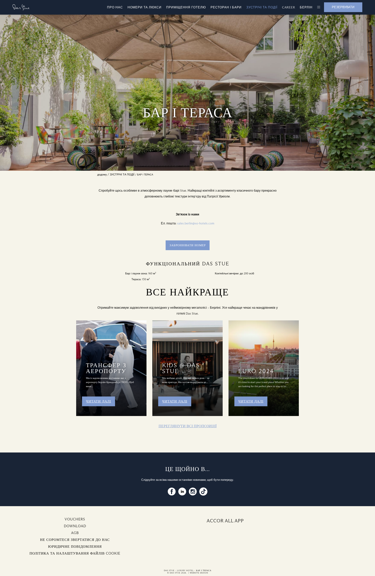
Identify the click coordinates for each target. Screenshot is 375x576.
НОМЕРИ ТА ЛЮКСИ (145, 7)
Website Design (199, 573)
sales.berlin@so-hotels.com (195, 223)
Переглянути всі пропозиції (188, 426)
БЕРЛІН (306, 7)
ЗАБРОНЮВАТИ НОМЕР (188, 245)
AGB (75, 533)
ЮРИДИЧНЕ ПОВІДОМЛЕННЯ (75, 546)
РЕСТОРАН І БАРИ (226, 7)
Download (75, 526)
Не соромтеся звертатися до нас (75, 540)
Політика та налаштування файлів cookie (74, 553)
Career (288, 7)
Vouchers (75, 519)
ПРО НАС (115, 7)
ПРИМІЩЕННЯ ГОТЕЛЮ (186, 7)
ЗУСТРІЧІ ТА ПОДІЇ (261, 7)
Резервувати (343, 7)
